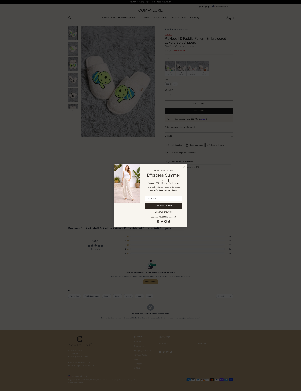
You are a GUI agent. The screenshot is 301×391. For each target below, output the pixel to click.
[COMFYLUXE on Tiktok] (169, 222)
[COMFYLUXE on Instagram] (165, 222)
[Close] (184, 166)
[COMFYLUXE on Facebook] (158, 222)
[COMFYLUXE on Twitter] (161, 222)
